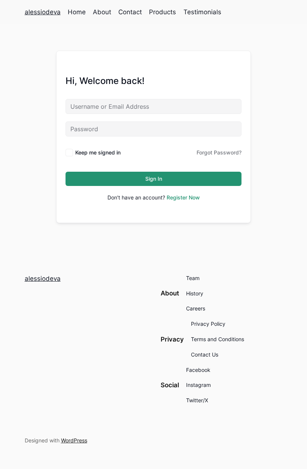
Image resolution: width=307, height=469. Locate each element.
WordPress (74, 440)
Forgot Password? (219, 152)
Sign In (153, 178)
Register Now (183, 197)
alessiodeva (43, 12)
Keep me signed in (98, 152)
